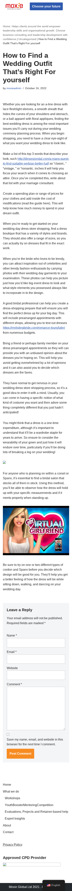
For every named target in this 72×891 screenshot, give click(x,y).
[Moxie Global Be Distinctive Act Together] (14, 6)
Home (7, 784)
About (7, 825)
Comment (14, 684)
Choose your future (46, 6)
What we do (11, 791)
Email (12, 651)
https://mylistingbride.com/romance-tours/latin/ (34, 327)
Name (12, 635)
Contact (8, 832)
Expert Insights (15, 818)
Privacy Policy (12, 844)
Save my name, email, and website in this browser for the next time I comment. (35, 742)
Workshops (12, 798)
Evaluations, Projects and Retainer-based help (36, 811)
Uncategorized (27, 39)
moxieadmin (14, 88)
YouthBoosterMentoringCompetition (29, 805)
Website (12, 668)
